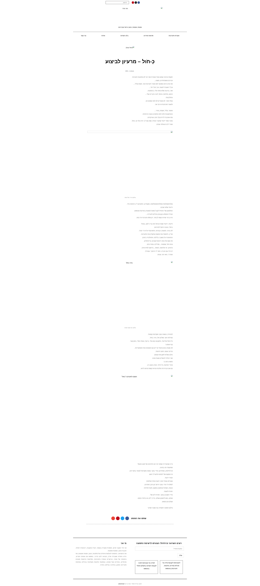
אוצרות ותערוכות (174, 35)
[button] (127, 518)
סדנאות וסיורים (148, 35)
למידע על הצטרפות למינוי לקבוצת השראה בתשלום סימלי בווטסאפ (147, 565)
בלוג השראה (124, 35)
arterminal (121, 584)
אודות (103, 35)
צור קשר (83, 35)
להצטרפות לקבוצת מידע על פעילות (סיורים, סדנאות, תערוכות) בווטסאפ (171, 565)
